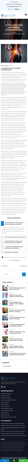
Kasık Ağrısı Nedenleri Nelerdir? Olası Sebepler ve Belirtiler (17, 325)
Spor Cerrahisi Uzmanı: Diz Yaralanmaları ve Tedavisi (16, 339)
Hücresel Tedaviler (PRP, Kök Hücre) (9, 400)
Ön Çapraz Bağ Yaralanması (7, 410)
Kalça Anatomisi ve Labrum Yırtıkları (9, 417)
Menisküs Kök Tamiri (5, 414)
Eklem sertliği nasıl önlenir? (12, 252)
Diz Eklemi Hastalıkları (5, 397)
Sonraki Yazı (23, 266)
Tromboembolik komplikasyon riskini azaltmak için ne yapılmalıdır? (14, 247)
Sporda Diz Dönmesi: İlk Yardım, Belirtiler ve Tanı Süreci (17, 311)
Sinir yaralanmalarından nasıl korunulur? (15, 237)
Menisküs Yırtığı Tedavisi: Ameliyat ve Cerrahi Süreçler (16, 295)
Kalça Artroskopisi (5, 404)
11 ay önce (10, 65)
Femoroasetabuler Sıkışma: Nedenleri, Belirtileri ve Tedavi (16, 347)
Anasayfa (14, 32)
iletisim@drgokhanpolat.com (15, 6)
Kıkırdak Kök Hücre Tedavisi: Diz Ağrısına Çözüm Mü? (17, 288)
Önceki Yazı (5, 266)
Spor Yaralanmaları (5, 402)
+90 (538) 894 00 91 (17, 4)
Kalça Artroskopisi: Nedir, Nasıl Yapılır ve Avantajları (17, 318)
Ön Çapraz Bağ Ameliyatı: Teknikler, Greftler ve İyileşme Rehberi (16, 304)
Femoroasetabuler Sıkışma (7, 408)
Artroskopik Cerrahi (5, 395)
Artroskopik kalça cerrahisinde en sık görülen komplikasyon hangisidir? (14, 223)
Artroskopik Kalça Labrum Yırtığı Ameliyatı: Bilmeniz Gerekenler (17, 354)
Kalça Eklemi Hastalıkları (6, 393)
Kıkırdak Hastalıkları (5, 406)
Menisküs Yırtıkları (5, 412)
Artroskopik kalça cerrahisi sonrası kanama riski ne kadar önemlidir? (14, 242)
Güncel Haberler (7, 366)
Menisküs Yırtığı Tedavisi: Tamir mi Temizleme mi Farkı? (17, 332)
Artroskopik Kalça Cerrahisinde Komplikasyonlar (15, 257)
